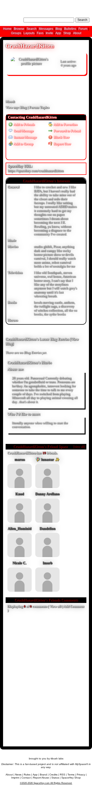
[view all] (79, 446)
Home (7, 29)
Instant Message (25, 137)
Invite (49, 33)
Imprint (15, 777)
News (18, 774)
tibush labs (57, 758)
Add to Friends (24, 124)
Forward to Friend (66, 131)
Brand (43, 774)
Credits (53, 774)
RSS (62, 774)
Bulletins (70, 29)
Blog (58, 29)
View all (55, 606)
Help (63, 4)
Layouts (29, 33)
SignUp (84, 4)
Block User (61, 137)
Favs (40, 33)
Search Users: (12, 19)
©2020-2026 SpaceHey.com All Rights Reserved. (46, 783)
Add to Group (23, 144)
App (58, 33)
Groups (16, 33)
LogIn (73, 4)
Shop (67, 33)
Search (82, 20)
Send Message (23, 131)
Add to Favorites (65, 124)
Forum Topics (39, 107)
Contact (26, 777)
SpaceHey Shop (71, 777)
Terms (70, 774)
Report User (62, 144)
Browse (19, 29)
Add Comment (73, 606)
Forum (82, 29)
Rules (27, 774)
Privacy (81, 774)
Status (55, 777)
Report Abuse (41, 777)
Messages (46, 29)
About (77, 33)
